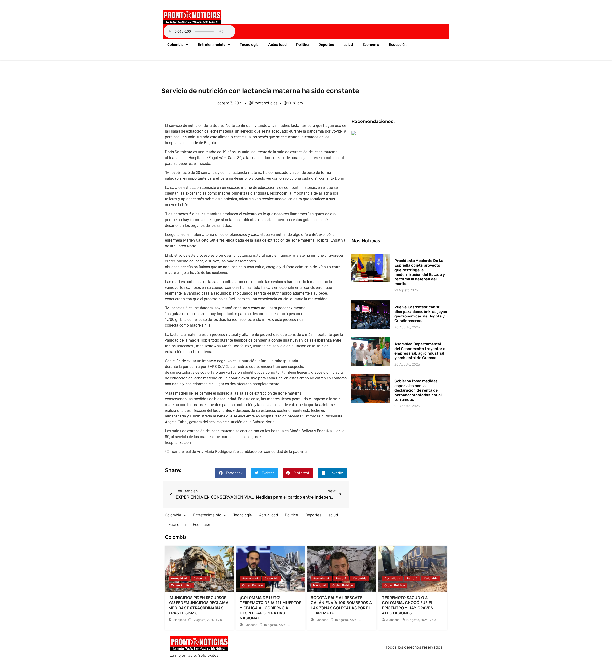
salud (348, 44)
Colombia (175, 44)
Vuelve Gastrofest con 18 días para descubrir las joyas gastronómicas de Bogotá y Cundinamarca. (420, 314)
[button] (230, 473)
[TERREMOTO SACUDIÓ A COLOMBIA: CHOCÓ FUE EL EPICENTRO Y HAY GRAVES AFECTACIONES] (412, 569)
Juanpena (179, 619)
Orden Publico (181, 585)
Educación (398, 44)
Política (302, 44)
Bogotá (341, 578)
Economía (370, 44)
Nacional (319, 585)
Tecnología (249, 44)
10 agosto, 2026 (274, 624)
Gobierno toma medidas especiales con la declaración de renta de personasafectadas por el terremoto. (418, 390)
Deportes (326, 44)
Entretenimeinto (211, 44)
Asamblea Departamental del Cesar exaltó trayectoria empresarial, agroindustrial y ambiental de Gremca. (419, 351)
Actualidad (277, 44)
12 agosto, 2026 (203, 619)
